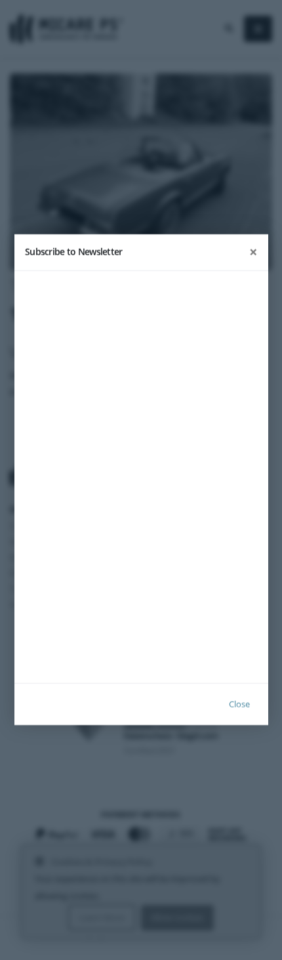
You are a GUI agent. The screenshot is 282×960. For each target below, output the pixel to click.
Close (239, 705)
